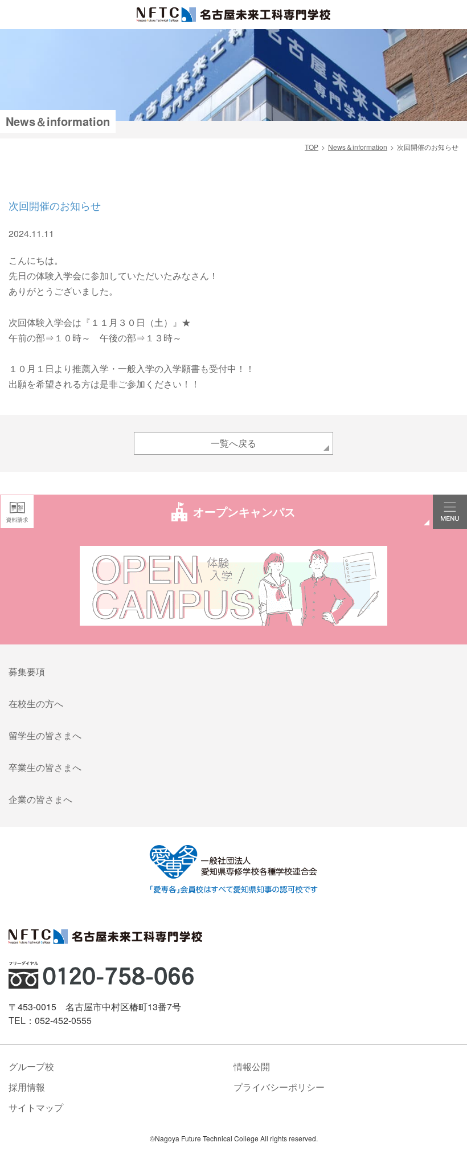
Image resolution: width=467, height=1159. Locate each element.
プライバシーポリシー (279, 1086)
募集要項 (27, 671)
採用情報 (27, 1086)
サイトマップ (36, 1107)
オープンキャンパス (244, 511)
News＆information (357, 147)
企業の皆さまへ (40, 799)
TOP (311, 147)
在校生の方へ (36, 703)
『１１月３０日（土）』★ (136, 322)
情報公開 (251, 1066)
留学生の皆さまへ (45, 735)
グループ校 (31, 1066)
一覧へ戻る (233, 443)
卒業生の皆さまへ (45, 767)
